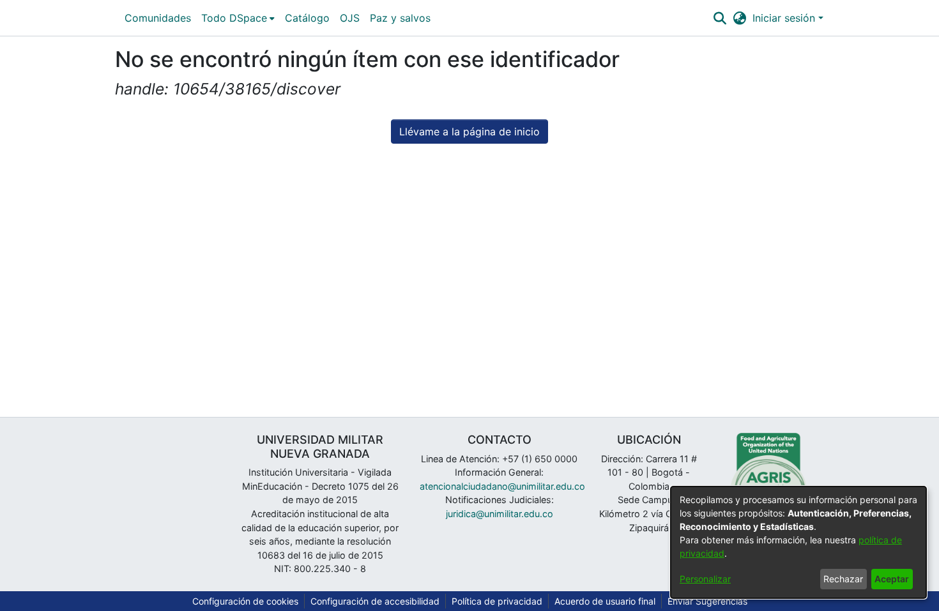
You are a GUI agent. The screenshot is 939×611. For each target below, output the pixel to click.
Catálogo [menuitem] (307, 17)
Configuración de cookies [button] (245, 601)
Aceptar (891, 578)
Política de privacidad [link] (497, 601)
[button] (720, 18)
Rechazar (843, 578)
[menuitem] (238, 18)
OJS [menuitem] (350, 17)
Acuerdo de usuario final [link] (604, 601)
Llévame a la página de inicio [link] (469, 131)
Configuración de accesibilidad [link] (374, 601)
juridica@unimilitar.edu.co (499, 513)
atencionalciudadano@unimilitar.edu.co (502, 486)
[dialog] (798, 542)
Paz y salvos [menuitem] (400, 17)
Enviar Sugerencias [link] (707, 601)
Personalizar (705, 578)
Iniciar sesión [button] (785, 17)
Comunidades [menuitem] (158, 17)
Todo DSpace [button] (234, 17)
